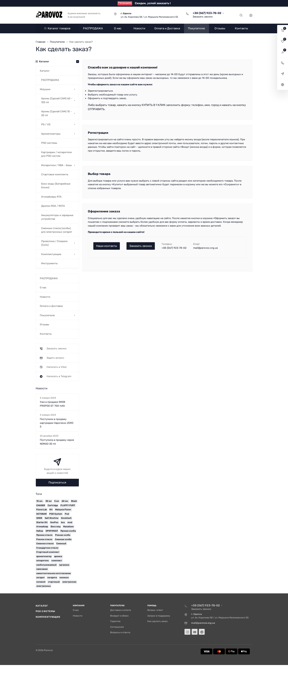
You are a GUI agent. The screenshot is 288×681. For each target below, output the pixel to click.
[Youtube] (195, 632)
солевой (40, 582)
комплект (57, 560)
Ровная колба (62, 535)
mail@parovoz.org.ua (205, 247)
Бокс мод (55, 526)
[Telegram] (202, 632)
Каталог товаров (59, 28)
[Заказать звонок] (282, 62)
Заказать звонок (203, 16)
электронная (69, 582)
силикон (64, 577)
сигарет (40, 577)
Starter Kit (42, 522)
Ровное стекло (44, 539)
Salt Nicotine (51, 518)
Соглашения (117, 627)
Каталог (42, 605)
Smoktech (66, 518)
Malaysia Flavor (63, 509)
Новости (77, 615)
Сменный (61, 543)
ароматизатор (44, 556)
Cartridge (53, 505)
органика (64, 565)
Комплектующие (48, 617)
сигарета (52, 577)
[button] (282, 30)
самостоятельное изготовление (53, 573)
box (63, 522)
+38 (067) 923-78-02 (207, 13)
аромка (58, 556)
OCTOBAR (41, 514)
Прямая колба (68, 531)
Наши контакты (106, 246)
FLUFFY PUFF (67, 505)
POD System (55, 514)
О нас (76, 610)
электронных (43, 586)
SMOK (39, 518)
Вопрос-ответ (155, 610)
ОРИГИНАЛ (52, 531)
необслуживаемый (46, 565)
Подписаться (57, 482)
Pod (67, 514)
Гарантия (115, 621)
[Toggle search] (241, 15)
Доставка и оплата (120, 610)
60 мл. (65, 501)
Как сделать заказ (157, 621)
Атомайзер (42, 526)
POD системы (45, 611)
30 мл (49, 501)
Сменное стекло (45, 543)
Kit (51, 509)
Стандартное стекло (47, 548)
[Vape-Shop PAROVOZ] (49, 15)
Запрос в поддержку (158, 615)
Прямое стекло (44, 535)
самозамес (42, 569)
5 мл (56, 501)
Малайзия (68, 526)
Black (74, 501)
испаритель (42, 560)
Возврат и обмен (119, 615)
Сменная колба (63, 539)
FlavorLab (41, 509)
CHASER (40, 505)
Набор (39, 531)
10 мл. (39, 501)
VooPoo (54, 522)
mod (70, 522)
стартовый (54, 582)
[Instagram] (187, 632)
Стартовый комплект (47, 552)
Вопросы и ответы (120, 632)
